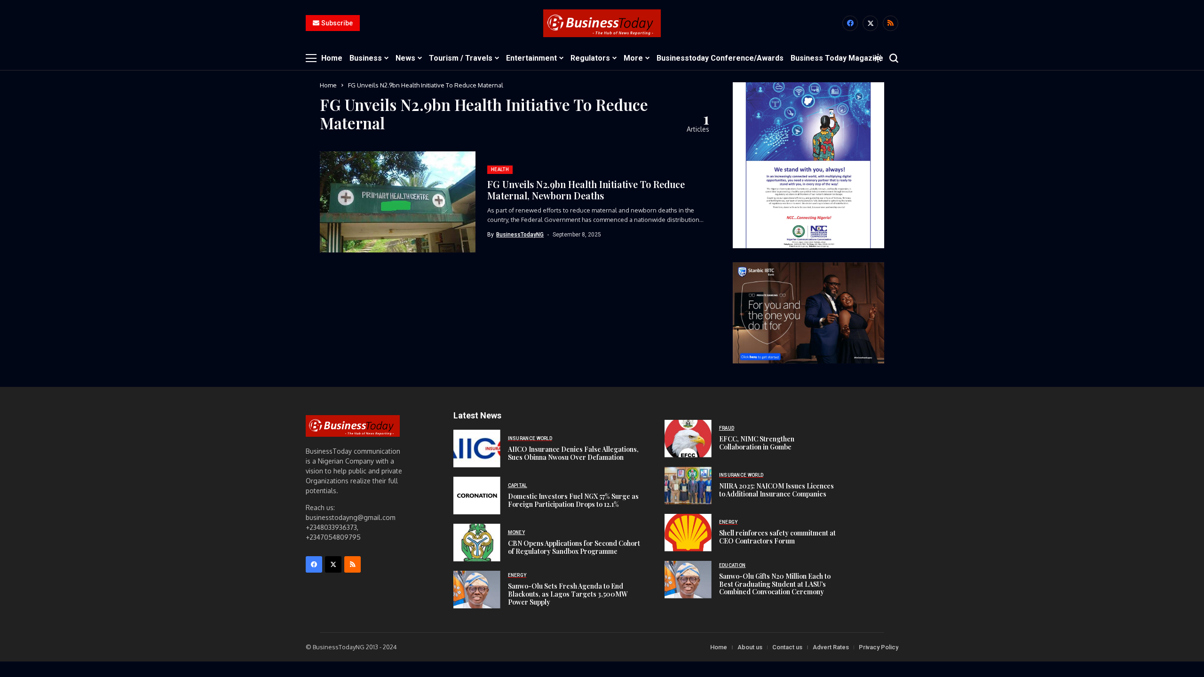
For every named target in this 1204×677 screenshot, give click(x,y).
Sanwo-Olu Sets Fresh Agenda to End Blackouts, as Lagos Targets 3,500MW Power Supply (567, 594)
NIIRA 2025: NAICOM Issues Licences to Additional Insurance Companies (776, 489)
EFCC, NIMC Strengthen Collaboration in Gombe (756, 442)
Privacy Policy (878, 647)
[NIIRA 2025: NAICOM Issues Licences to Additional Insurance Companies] (688, 485)
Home (328, 85)
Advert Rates (831, 647)
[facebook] (850, 23)
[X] (870, 23)
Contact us (787, 647)
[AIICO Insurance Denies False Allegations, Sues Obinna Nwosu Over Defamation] (476, 448)
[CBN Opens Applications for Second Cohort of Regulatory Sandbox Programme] (476, 542)
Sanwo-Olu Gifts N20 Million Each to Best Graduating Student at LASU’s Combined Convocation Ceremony (775, 584)
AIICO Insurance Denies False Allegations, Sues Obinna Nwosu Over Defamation (573, 453)
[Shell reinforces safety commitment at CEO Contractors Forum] (688, 532)
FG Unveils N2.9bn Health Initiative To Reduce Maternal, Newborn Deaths (586, 190)
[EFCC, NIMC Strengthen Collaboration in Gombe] (688, 438)
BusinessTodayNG (520, 234)
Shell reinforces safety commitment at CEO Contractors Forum (777, 536)
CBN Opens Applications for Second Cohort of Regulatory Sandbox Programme (574, 547)
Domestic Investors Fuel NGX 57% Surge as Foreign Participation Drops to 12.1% (573, 500)
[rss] (890, 23)
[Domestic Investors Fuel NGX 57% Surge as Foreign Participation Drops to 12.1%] (476, 495)
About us (749, 647)
